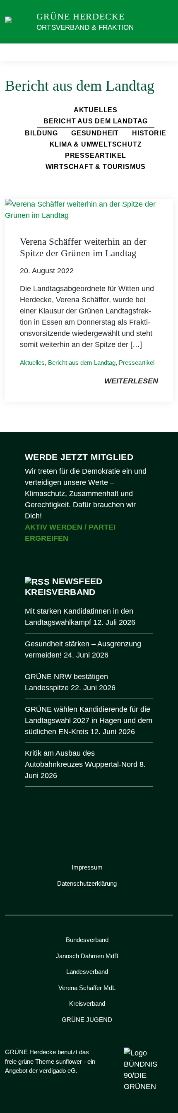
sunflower (69, 1061)
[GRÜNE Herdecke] (19, 21)
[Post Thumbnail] (89, 209)
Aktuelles (96, 109)
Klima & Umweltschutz (96, 144)
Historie (149, 133)
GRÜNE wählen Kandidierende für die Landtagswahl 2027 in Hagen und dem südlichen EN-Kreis (88, 720)
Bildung (41, 133)
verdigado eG (57, 1070)
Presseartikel (95, 155)
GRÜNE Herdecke (80, 16)
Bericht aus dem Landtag (95, 121)
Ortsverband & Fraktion (85, 27)
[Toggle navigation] (164, 52)
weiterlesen (131, 381)
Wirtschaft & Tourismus (96, 166)
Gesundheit (95, 133)
